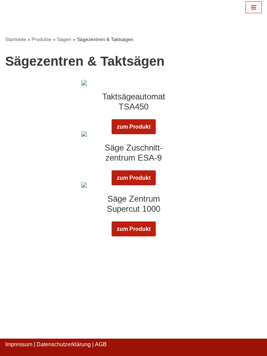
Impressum (18, 344)
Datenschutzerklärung (64, 344)
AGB (101, 344)
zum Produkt (134, 127)
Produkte (41, 39)
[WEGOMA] (26, 7)
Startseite (15, 39)
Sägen (64, 39)
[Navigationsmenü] (253, 7)
